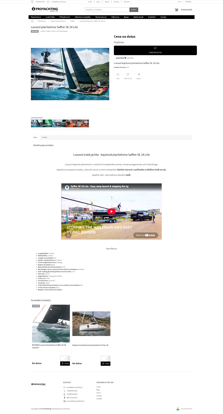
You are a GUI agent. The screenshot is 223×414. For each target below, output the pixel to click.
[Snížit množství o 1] (68, 360)
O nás (90, 2)
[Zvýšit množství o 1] (68, 357)
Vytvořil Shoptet (186, 409)
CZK (179, 2)
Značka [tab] (44, 137)
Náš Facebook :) (72, 398)
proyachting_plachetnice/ (76, 401)
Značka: (54, 31)
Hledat (133, 10)
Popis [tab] (35, 137)
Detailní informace (120, 67)
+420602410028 (72, 391)
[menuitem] (36, 17)
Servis (107, 2)
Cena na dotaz (155, 52)
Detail (67, 363)
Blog (98, 2)
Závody (116, 2)
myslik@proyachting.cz (75, 387)
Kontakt (127, 2)
